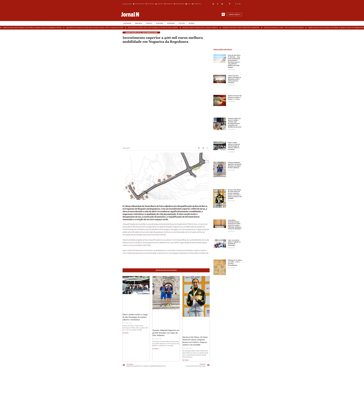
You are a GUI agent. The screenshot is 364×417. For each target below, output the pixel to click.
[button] (223, 14)
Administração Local (133, 32)
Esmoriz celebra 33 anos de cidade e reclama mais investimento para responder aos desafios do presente (234, 123)
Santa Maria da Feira (149, 32)
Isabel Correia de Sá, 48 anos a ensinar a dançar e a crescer (235, 97)
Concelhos (127, 23)
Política (149, 23)
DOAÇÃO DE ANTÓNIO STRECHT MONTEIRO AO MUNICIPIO (221, 27)
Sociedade (171, 23)
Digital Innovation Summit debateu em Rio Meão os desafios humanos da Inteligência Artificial (317, 27)
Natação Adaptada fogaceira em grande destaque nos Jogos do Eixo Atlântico (166, 333)
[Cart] (230, 4)
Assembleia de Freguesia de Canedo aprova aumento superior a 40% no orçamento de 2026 (74, 27)
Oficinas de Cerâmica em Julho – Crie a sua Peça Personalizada (264, 27)
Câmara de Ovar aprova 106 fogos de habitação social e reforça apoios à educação (234, 79)
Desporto (138, 23)
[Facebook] (213, 3)
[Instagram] (217, 3)
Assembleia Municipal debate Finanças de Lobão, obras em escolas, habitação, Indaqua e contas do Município (235, 224)
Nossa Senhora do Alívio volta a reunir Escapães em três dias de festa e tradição (133, 27)
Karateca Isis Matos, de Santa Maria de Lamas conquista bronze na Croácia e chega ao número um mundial (235, 194)
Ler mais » (126, 333)
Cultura (181, 23)
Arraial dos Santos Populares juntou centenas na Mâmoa (180, 27)
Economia (159, 23)
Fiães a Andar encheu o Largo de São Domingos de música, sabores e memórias (135, 317)
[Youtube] (222, 3)
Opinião (191, 23)
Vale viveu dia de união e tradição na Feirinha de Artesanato (234, 242)
